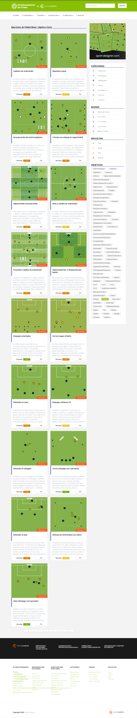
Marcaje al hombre (99, 292)
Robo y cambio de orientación (64, 204)
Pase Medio (97, 303)
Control (112, 295)
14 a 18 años (101, 126)
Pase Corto (116, 299)
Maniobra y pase (59, 71)
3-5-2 (95, 288)
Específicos (42, 66)
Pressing (117, 266)
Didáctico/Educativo (114, 256)
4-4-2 (112, 284)
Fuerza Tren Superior (100, 219)
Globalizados (102, 81)
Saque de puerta (98, 190)
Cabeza (113, 310)
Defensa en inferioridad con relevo (67, 535)
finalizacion (36, 676)
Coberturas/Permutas (113, 281)
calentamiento (37, 685)
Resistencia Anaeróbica (101, 198)
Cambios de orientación (23, 71)
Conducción (97, 306)
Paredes (118, 270)
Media (65, 94)
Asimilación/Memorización (102, 245)
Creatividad (97, 230)
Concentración (112, 227)
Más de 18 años (102, 131)
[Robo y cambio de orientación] (68, 183)
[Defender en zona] (29, 382)
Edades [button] (41, 15)
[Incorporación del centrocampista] (29, 117)
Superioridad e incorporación (25, 204)
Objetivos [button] (68, 15)
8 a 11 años (101, 117)
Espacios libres (112, 259)
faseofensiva (17, 683)
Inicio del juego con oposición (25, 601)
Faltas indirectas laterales (112, 176)
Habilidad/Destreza (113, 306)
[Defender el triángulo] (29, 448)
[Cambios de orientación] (29, 51)
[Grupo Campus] (46, 6)
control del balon (38, 683)
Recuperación (97, 227)
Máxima (100, 158)
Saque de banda (112, 187)
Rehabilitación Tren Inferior (102, 216)
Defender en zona (20, 402)
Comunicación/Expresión (101, 237)
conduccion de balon (39, 680)
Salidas (95, 313)
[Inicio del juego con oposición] (29, 580)
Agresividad (97, 248)
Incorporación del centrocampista (27, 137)
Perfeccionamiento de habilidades (104, 234)
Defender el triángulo (22, 469)
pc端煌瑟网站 (17, 674)
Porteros (108, 172)
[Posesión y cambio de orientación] (29, 249)
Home (17, 15)
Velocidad (114, 201)
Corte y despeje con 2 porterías (65, 469)
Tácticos (101, 95)
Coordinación (97, 205)
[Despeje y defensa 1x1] (68, 382)
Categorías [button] (28, 15)
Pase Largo (110, 303)
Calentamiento (98, 212)
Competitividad (98, 241)
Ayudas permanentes (109, 288)
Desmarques (97, 259)
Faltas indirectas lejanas (101, 179)
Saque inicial (97, 187)
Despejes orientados (22, 336)
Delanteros (96, 172)
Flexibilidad (111, 212)
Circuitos (115, 219)
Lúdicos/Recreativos (113, 252)
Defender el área (20, 535)
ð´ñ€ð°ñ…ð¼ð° (18, 686)
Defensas (113, 169)
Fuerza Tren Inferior (99, 201)
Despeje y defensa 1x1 (61, 402)
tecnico (34, 674)
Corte (105, 299)
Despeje (116, 313)
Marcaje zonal (97, 274)
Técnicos (101, 100)
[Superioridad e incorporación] (29, 183)
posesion (35, 690)
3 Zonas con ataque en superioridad (67, 137)
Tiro (104, 310)
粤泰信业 (16, 672)
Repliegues (96, 281)
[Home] (23, 6)
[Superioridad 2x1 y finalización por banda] (68, 249)
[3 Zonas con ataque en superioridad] (68, 117)
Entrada (95, 299)
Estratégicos (102, 76)
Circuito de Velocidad (58, 674)
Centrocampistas (99, 169)
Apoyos (116, 277)
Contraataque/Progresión (101, 270)
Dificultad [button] (54, 15)
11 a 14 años (101, 122)
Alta (27, 94)
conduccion (36, 678)
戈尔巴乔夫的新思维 (19, 677)
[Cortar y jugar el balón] (68, 315)
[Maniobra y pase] (68, 51)
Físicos (100, 85)
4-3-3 (103, 284)
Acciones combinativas (101, 277)
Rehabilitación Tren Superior (102, 223)
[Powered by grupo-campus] (117, 712)
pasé (33, 687)
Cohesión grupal (111, 248)
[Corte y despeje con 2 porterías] (68, 448)
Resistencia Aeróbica (100, 208)
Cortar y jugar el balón (61, 336)
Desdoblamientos (99, 295)
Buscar (122, 6)
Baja (27, 359)
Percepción (97, 252)
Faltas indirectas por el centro (103, 183)
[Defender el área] (29, 514)
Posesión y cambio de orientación (27, 270)
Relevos (107, 317)
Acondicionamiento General (102, 194)
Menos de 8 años (103, 112)
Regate (95, 310)
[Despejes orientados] (29, 315)
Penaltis (111, 190)
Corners (96, 176)
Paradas (106, 313)
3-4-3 (95, 284)
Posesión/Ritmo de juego (101, 263)
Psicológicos (102, 90)
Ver (41, 94)
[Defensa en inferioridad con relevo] (68, 514)
